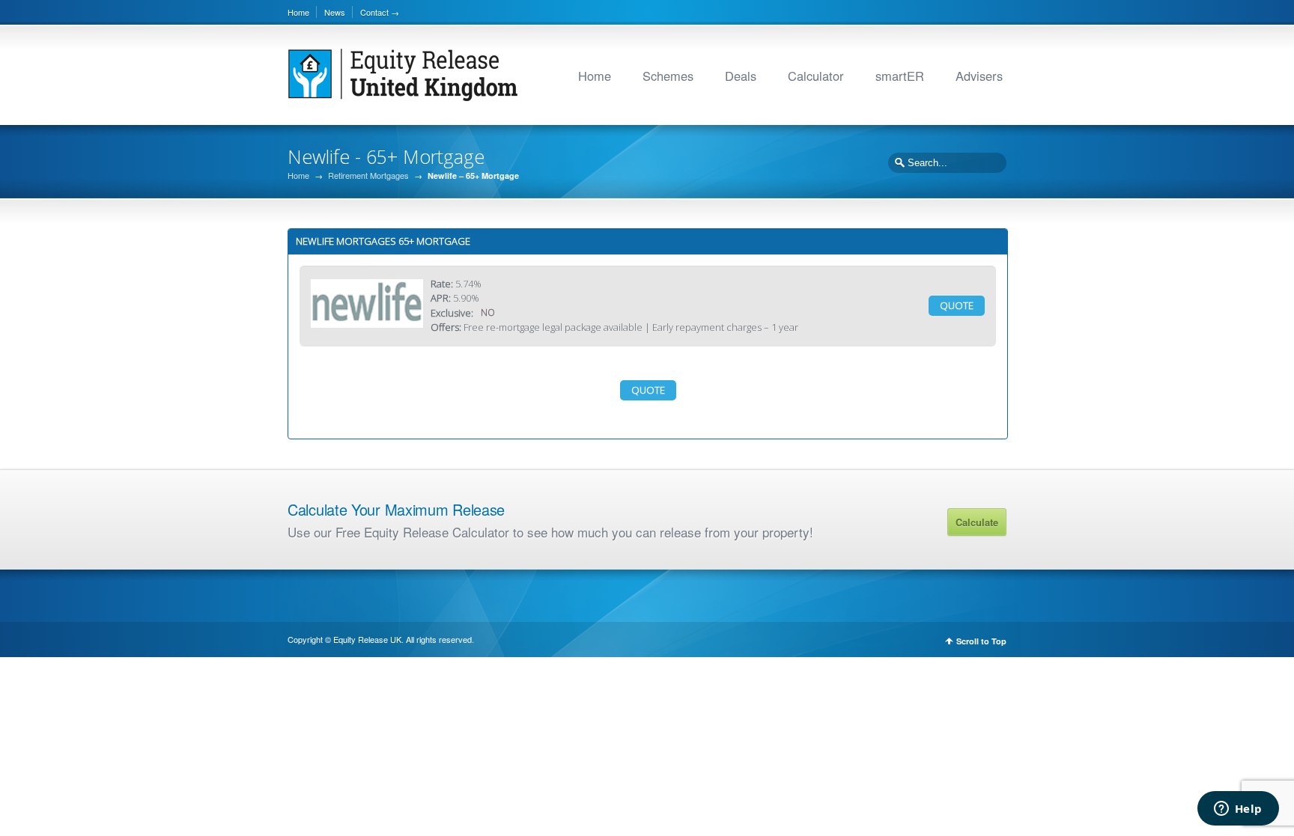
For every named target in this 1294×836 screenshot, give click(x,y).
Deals (740, 76)
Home (298, 12)
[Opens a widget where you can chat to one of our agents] (1238, 810)
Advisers (979, 76)
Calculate (977, 522)
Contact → (379, 12)
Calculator (816, 76)
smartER (899, 76)
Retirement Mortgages (368, 175)
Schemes (668, 76)
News (334, 12)
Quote (956, 305)
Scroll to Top (981, 641)
